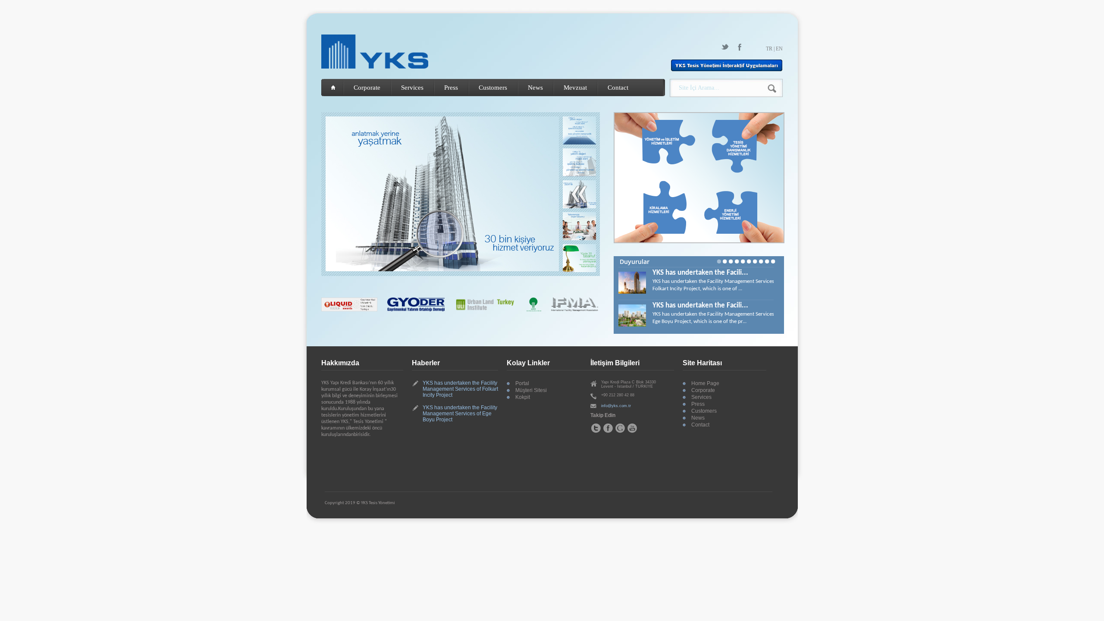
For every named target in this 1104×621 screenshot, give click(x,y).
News (535, 87)
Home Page (705, 383)
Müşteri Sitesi (531, 390)
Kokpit (522, 397)
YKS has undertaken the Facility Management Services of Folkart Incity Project (460, 389)
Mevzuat (575, 87)
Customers (493, 87)
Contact (618, 87)
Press (451, 87)
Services (412, 87)
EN (779, 49)
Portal (522, 383)
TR (769, 49)
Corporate (367, 87)
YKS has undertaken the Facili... (700, 272)
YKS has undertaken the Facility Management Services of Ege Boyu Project (460, 414)
